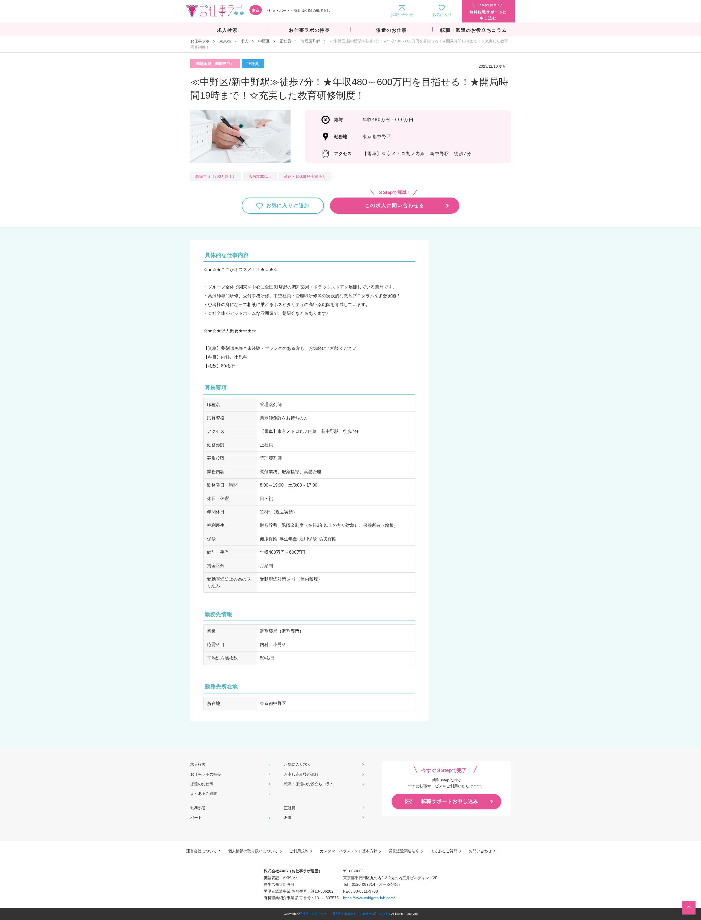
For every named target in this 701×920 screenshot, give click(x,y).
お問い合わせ (480, 851)
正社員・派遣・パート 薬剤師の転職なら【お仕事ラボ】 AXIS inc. (345, 913)
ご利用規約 (299, 851)
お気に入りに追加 (287, 205)
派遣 (288, 817)
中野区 (264, 41)
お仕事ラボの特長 (205, 774)
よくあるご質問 (203, 793)
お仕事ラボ (199, 41)
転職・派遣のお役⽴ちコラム (309, 784)
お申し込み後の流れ (301, 774)
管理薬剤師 (310, 41)
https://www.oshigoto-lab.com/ (369, 898)
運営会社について (201, 851)
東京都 (225, 41)
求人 (244, 41)
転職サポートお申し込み (449, 801)
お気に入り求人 (297, 764)
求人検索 (198, 764)
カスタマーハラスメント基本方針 (348, 851)
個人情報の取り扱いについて (253, 851)
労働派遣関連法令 (404, 851)
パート (196, 817)
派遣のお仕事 (201, 784)
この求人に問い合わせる (394, 205)
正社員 (285, 41)
